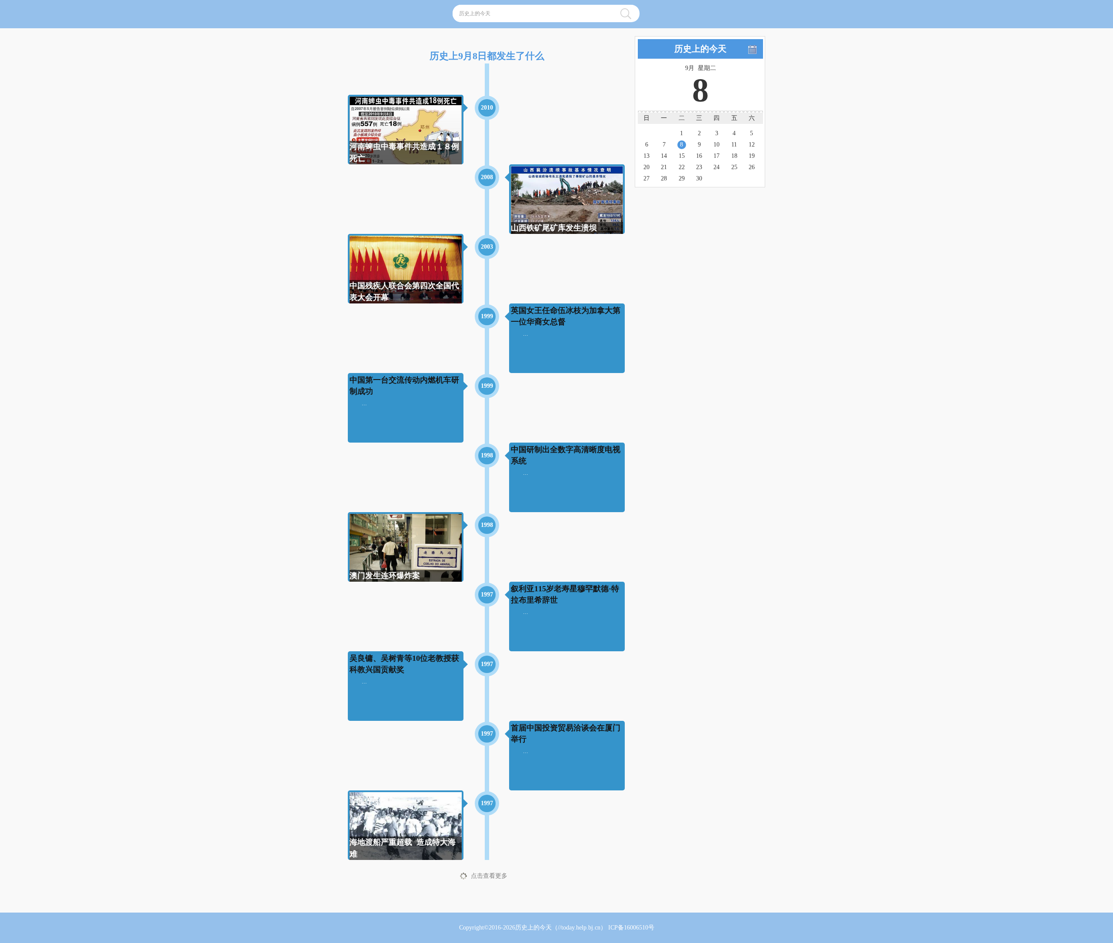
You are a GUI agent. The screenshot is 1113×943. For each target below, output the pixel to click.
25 (734, 167)
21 (664, 167)
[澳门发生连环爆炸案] (406, 551)
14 (664, 156)
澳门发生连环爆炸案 (385, 575)
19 (752, 156)
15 (682, 156)
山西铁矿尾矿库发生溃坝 (554, 227)
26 (752, 167)
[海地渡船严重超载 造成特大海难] (406, 831)
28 (664, 178)
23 (699, 167)
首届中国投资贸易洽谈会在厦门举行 (565, 733)
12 (752, 144)
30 (699, 178)
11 (734, 144)
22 (682, 167)
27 (646, 178)
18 (734, 156)
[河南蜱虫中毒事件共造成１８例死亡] (406, 138)
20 (646, 167)
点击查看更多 (489, 876)
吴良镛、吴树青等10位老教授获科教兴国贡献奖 (404, 663)
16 (699, 156)
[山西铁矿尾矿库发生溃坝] (567, 200)
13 (646, 156)
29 (682, 178)
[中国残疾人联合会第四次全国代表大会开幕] (406, 275)
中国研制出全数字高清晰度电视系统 (565, 455)
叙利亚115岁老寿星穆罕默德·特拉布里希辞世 (565, 594)
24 (716, 167)
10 (716, 144)
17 (716, 156)
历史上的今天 (533, 927)
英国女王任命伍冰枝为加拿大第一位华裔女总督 (565, 316)
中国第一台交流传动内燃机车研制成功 (404, 385)
